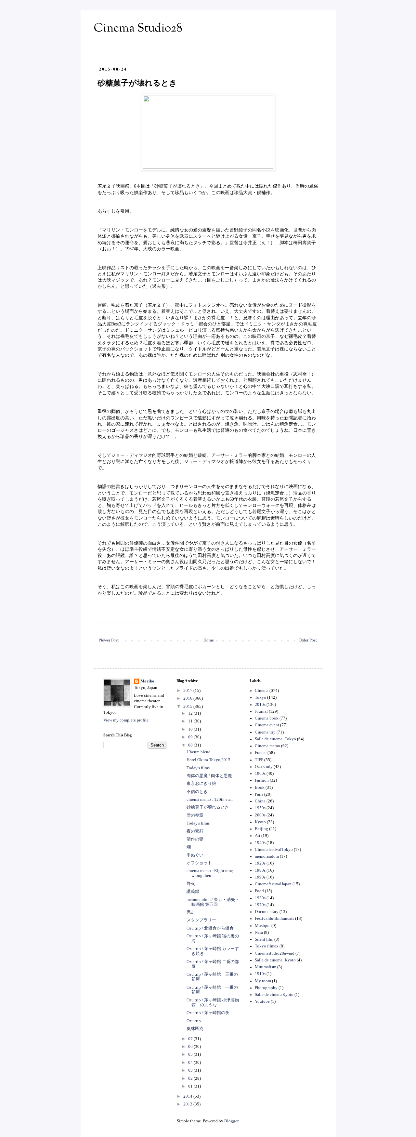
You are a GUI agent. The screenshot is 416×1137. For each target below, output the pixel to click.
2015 (188, 706)
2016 (188, 698)
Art (257, 835)
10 (191, 729)
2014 (188, 1096)
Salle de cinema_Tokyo (275, 739)
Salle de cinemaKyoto (274, 994)
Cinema (261, 690)
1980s (260, 870)
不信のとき (197, 791)
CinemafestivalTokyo (274, 849)
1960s (260, 773)
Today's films (198, 768)
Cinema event (267, 725)
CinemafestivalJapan (273, 884)
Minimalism (265, 967)
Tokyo (260, 697)
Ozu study (264, 766)
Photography (266, 987)
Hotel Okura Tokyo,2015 (208, 760)
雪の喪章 (195, 815)
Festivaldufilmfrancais (274, 918)
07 (191, 1039)
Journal (261, 711)
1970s (260, 905)
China (260, 801)
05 (191, 1054)
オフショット (199, 863)
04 (191, 1062)
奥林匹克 (195, 1028)
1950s (260, 808)
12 (191, 713)
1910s (260, 974)
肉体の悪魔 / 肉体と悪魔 (209, 775)
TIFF (259, 760)
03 (191, 1070)
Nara (259, 932)
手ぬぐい (195, 855)
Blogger (231, 1121)
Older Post (308, 640)
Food (259, 891)
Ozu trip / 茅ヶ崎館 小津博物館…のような (213, 1002)
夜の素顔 (195, 831)
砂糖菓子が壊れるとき (208, 807)
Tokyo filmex (267, 946)
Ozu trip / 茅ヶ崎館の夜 (208, 1013)
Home (208, 640)
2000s (260, 815)
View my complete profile (126, 720)
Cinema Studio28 (138, 28)
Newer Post (109, 640)
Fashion (262, 780)
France (260, 752)
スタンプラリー (201, 920)
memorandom (267, 856)
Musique (262, 925)
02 (191, 1078)
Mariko (147, 681)
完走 (191, 912)
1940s (260, 842)
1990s (260, 877)
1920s (260, 863)
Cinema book (267, 718)
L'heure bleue (198, 752)
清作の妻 (195, 839)
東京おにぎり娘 (201, 783)
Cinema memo (267, 746)
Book (260, 787)
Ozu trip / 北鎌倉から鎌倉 (210, 928)
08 (191, 745)
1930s (260, 898)
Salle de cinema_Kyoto (275, 960)
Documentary (267, 911)
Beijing (261, 828)
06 (191, 1046)
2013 (188, 1104)
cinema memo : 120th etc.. (210, 799)
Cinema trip (265, 732)
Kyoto (260, 822)
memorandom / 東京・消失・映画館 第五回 (213, 902)
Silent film (264, 939)
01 (191, 1086)
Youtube (262, 1001)
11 (191, 721)
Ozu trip (194, 1021)
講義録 (193, 891)
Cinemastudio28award (274, 953)
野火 (191, 883)
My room (263, 981)
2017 (188, 690)
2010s (260, 704)
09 (191, 737)
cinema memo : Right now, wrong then (210, 873)
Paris (259, 794)
